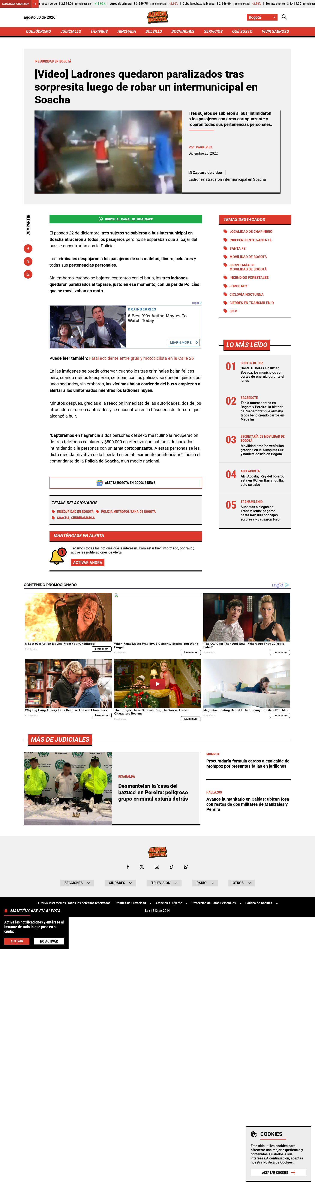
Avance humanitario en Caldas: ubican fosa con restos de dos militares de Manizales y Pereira (247, 804)
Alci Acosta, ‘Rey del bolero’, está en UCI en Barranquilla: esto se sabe (262, 480)
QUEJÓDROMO (38, 31)
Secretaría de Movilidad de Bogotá (248, 267)
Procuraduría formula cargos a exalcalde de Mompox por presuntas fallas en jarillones (248, 763)
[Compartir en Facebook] (28, 248)
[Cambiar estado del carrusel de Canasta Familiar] (35, 4)
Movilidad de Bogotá (248, 257)
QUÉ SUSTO (242, 31)
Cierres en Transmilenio (252, 303)
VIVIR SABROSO (275, 31)
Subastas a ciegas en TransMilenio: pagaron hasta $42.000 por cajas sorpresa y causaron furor (261, 513)
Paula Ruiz (204, 147)
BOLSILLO (154, 31)
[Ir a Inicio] (157, 17)
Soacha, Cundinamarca (76, 518)
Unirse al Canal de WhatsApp (129, 219)
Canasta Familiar (15, 4)
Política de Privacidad (131, 903)
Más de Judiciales (60, 739)
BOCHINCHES (182, 31)
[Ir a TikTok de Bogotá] (171, 867)
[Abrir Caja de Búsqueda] (284, 17)
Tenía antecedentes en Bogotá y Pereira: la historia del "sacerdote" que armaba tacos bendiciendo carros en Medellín (262, 411)
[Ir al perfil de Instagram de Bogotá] (157, 867)
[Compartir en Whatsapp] (28, 274)
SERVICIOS (213, 31)
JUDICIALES (70, 31)
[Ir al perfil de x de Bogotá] (142, 867)
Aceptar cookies (275, 1173)
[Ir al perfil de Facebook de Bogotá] (128, 867)
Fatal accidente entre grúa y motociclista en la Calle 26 (141, 358)
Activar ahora (87, 562)
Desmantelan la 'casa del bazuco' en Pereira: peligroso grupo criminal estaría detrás (153, 792)
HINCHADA (126, 31)
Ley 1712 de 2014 (157, 911)
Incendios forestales (249, 278)
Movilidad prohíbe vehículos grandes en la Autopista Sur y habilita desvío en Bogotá (262, 450)
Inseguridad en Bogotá (75, 512)
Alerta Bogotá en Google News (130, 483)
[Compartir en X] (28, 261)
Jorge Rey (238, 286)
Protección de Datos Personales (214, 903)
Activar (16, 941)
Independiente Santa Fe (251, 240)
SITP (233, 311)
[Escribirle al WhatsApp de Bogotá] (186, 867)
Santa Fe (237, 248)
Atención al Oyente (169, 903)
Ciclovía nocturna (247, 294)
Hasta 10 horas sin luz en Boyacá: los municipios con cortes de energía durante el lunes (262, 374)
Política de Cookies (278, 1162)
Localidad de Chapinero (251, 232)
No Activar (49, 941)
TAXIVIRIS (99, 31)
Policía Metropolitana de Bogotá (128, 512)
